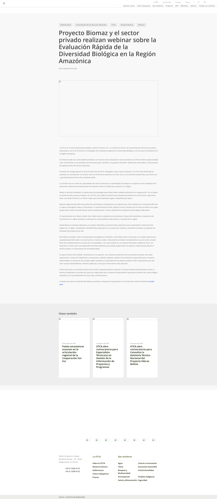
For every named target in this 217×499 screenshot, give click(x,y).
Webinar (141, 25)
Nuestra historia (100, 467)
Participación (124, 476)
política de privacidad (75, 497)
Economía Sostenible (147, 467)
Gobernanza (98, 470)
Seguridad (142, 480)
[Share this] (52, 149)
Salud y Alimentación (127, 480)
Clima (120, 467)
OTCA (113, 25)
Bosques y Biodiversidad (124, 471)
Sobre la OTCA (99, 463)
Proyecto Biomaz (127, 25)
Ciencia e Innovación (147, 463)
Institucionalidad (146, 470)
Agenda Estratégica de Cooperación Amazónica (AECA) (74, 322)
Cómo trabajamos (101, 474)
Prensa (96, 477)
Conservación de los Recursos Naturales (91, 25)
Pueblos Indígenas (146, 476)
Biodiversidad (65, 25)
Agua (120, 463)
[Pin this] (52, 169)
